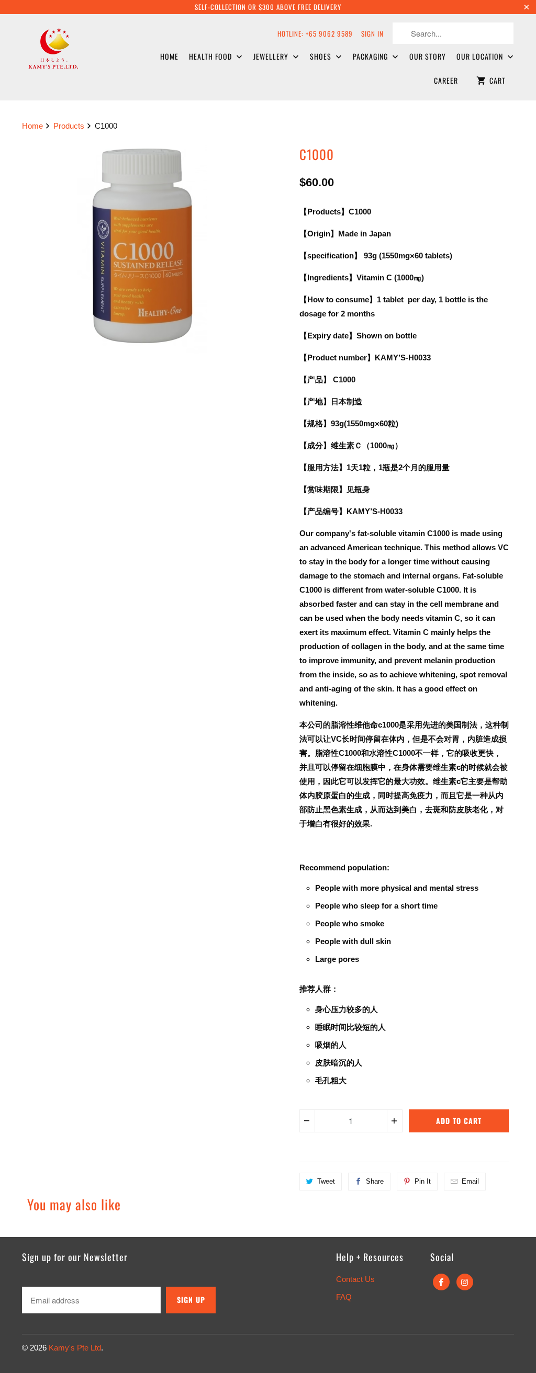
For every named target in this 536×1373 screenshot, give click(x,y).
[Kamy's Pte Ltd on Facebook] (441, 1282)
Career (446, 80)
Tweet (326, 1181)
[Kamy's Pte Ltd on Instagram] (464, 1282)
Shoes (321, 56)
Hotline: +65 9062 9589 (315, 33)
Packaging (371, 56)
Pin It (423, 1181)
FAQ (344, 1296)
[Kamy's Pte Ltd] (79, 47)
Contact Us (355, 1279)
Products (68, 125)
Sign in (372, 33)
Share (375, 1181)
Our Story (427, 56)
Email (470, 1181)
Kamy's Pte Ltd (75, 1347)
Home (169, 56)
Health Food (211, 56)
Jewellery (272, 56)
